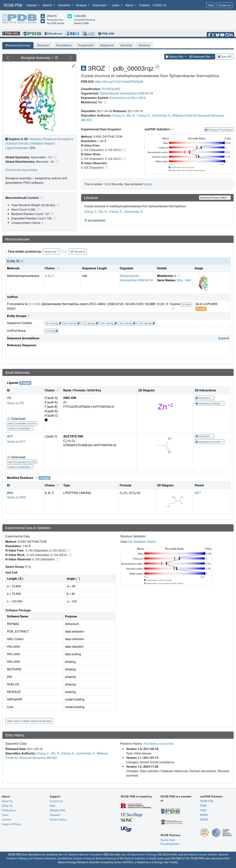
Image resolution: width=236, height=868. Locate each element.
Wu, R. (131, 115)
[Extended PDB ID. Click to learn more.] (157, 66)
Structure (43, 45)
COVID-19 (159, 5)
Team (5, 815)
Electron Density (17, 143)
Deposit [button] (32, 5)
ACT (10, 436)
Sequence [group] (50, 251)
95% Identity (126, 323)
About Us (7, 801)
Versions (144, 45)
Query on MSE (16, 497)
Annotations (64, 45)
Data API (226, 56)
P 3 (28, 566)
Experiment (85, 45)
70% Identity (89, 323)
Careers (144, 5)
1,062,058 (80, 16)
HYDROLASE (111, 89)
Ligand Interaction (17, 148)
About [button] (129, 5)
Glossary (55, 815)
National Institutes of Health (140, 858)
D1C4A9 (34, 304)
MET (198, 493)
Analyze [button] (81, 5)
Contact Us (56, 801)
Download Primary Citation (214, 197)
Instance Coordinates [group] (19, 428)
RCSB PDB (13, 5)
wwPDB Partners (211, 796)
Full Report (226, 129)
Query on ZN (15, 403)
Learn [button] (116, 5)
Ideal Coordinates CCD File (22, 423)
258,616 (52, 16)
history (147, 184)
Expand (223, 338)
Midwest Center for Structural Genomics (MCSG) (56, 755)
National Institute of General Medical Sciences (89, 858)
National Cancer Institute (202, 854)
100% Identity (145, 323)
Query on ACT (16, 441)
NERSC (127, 862)
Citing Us (7, 805)
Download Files (201, 56)
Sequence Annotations (58, 139)
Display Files (176, 56)
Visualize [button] (64, 5)
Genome (126, 45)
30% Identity (52, 323)
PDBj (203, 810)
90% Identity (107, 323)
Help (210, 5)
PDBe (203, 805)
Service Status (58, 819)
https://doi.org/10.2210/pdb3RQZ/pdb (119, 81)
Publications (9, 810)
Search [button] (48, 5)
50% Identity (70, 323)
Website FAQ (57, 810)
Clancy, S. (143, 115)
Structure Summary (17, 45)
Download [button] (100, 5)
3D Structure (77, 251)
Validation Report (42, 143)
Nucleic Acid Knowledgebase (170, 842)
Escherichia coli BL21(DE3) (128, 98)
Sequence (107, 45)
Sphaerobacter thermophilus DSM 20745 (126, 93)
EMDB (204, 819)
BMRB (204, 815)
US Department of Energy (141, 854)
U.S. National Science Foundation (82, 854)
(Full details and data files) (158, 743)
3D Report (213, 129)
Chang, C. (118, 115)
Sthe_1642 (184, 280)
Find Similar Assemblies (21, 170)
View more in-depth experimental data (29, 721)
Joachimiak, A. (161, 115)
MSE (10, 493)
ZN (9, 398)
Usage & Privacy (11, 824)
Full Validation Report (142, 541)
